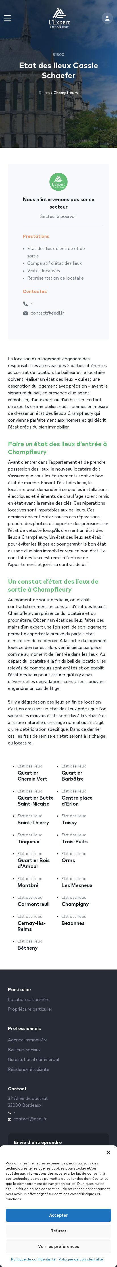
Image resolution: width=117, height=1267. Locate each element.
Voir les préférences (58, 1247)
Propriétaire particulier (30, 1009)
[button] (108, 1152)
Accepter (58, 1215)
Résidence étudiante (28, 1070)
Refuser (58, 1231)
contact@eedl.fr (47, 313)
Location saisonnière (29, 1000)
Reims (44, 93)
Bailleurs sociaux (24, 1050)
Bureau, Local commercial (33, 1060)
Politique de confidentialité (33, 1259)
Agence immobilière (28, 1040)
